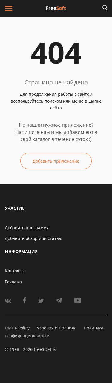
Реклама (13, 282)
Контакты (14, 271)
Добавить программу (26, 227)
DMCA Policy (17, 328)
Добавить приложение (56, 161)
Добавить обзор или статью (33, 238)
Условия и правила (56, 328)
